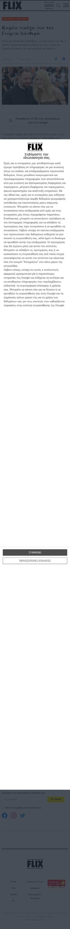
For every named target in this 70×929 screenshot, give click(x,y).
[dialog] (35, 464)
